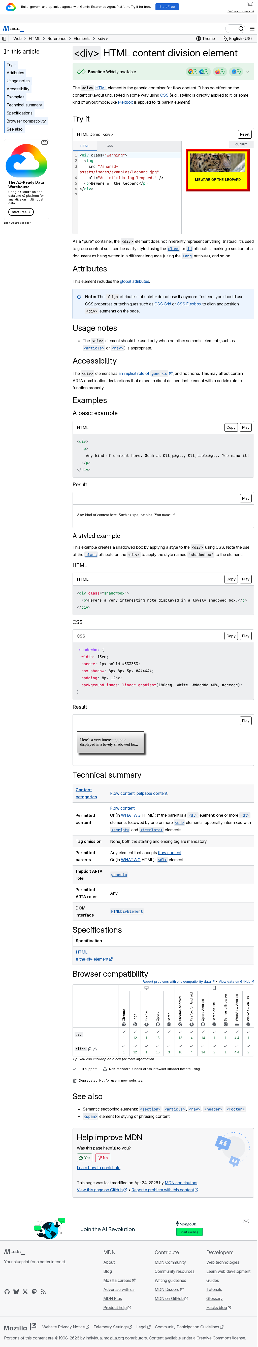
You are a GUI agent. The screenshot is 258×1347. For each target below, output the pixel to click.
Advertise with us (117, 1310)
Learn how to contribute (98, 1188)
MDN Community (168, 1283)
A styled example (96, 549)
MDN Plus (111, 1319)
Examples (15, 96)
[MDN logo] (14, 1273)
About (107, 1283)
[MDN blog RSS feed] (43, 1313)
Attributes (15, 72)
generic (119, 895)
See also (15, 129)
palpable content (151, 814)
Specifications (20, 112)
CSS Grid (162, 310)
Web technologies (219, 1283)
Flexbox (125, 102)
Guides (209, 1301)
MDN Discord (164, 1310)
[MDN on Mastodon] (34, 1313)
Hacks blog (213, 1328)
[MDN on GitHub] (7, 1313)
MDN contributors (181, 1203)
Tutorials (211, 1310)
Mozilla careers (116, 1301)
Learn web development (225, 1292)
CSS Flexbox (189, 310)
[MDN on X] (25, 1313)
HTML (101, 87)
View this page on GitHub (100, 1210)
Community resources (172, 1292)
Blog (106, 1292)
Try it (11, 64)
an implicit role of (142, 380)
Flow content (122, 814)
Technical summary (24, 104)
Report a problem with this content (163, 1210)
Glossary (211, 1319)
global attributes (134, 288)
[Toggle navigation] (252, 28)
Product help (113, 1328)
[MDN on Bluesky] (16, 1313)
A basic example (95, 420)
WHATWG (130, 836)
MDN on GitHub (166, 1319)
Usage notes (18, 80)
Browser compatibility (26, 121)
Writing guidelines (168, 1301)
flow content (169, 873)
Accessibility (18, 88)
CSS (164, 95)
